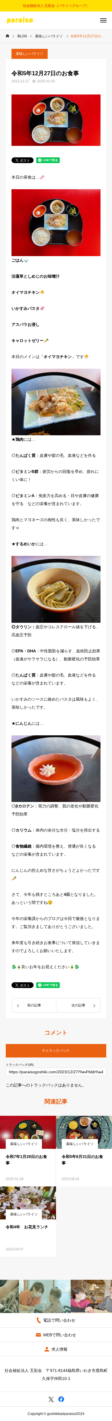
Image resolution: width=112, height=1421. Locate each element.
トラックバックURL (20, 1064)
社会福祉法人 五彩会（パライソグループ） (56, 6)
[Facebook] (61, 1399)
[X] (51, 1399)
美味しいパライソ (29, 54)
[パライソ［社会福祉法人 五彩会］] (20, 20)
